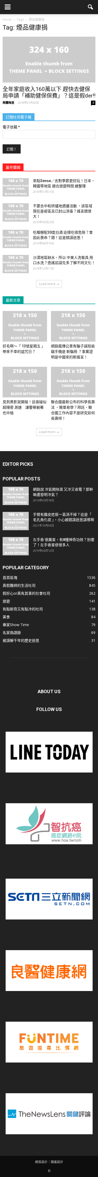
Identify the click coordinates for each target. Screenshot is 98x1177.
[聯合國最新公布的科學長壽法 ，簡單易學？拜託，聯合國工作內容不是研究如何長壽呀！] (73, 382)
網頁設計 (41, 1162)
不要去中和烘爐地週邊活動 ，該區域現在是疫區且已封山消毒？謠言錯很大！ (62, 211)
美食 (6, 616)
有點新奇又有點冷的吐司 (23, 608)
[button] (90, 7)
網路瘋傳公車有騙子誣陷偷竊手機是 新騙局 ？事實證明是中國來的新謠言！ (73, 351)
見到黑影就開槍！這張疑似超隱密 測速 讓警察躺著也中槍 (25, 407)
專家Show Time (16, 624)
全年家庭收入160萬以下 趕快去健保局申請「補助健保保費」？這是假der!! (49, 92)
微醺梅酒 (8, 103)
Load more (47, 284)
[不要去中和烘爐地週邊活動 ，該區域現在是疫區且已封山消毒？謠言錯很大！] (16, 212)
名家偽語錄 (12, 632)
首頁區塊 (10, 577)
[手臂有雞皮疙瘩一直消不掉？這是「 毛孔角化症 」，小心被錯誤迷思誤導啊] (16, 521)
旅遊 (6, 601)
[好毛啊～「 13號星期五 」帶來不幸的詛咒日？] (25, 326)
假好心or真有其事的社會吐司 (26, 593)
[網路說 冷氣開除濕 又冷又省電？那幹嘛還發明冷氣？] (16, 496)
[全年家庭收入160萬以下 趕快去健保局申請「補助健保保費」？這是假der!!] (49, 60)
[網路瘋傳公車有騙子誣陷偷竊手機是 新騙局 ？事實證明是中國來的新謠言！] (73, 326)
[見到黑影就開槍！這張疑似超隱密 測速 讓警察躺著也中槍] (25, 382)
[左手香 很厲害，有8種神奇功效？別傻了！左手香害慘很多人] (16, 546)
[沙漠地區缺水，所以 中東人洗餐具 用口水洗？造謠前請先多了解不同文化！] (16, 264)
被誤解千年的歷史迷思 (21, 640)
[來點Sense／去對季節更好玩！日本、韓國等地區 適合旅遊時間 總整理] (16, 187)
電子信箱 (11, 127)
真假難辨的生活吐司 (19, 585)
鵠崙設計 (57, 1162)
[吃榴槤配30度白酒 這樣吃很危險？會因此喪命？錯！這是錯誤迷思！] (16, 239)
